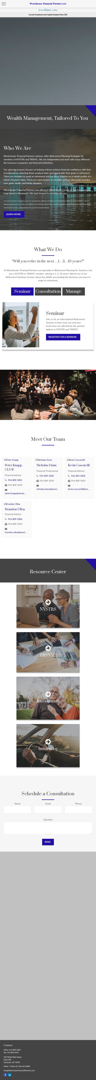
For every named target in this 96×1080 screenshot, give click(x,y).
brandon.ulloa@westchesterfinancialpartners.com (16, 532)
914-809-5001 (15, 480)
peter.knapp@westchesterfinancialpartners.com (16, 493)
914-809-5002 (47, 476)
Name (18, 804)
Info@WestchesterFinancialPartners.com (19, 1071)
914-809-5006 (15, 519)
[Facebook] (5, 1074)
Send (48, 842)
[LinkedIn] (9, 1074)
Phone (78, 804)
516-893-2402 (78, 476)
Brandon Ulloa (15, 509)
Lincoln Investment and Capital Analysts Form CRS (48, 15)
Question (48, 820)
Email (48, 804)
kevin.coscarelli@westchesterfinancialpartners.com (79, 489)
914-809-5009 (14, 1050)
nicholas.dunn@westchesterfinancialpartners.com (47, 489)
